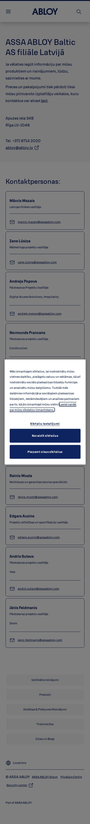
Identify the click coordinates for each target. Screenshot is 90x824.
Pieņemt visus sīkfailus (45, 452)
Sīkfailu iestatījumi (45, 423)
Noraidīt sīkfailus (45, 435)
